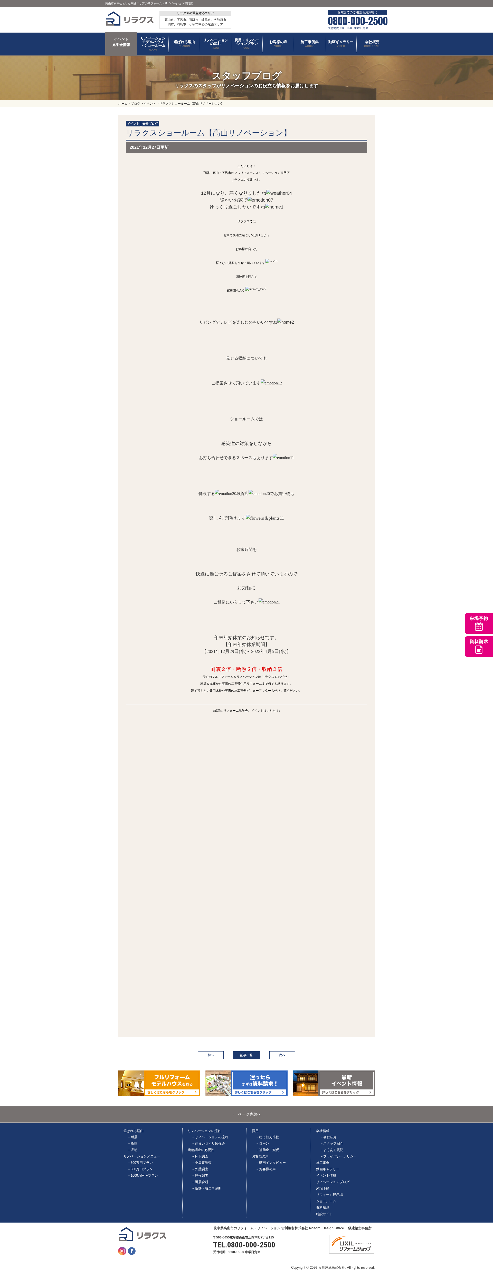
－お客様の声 (266, 1169)
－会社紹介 (328, 1137)
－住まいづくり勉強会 (208, 1143)
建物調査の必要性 (201, 1150)
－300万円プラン (140, 1163)
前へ (211, 1055)
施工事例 (322, 1163)
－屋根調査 (200, 1175)
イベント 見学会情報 (121, 42)
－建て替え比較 (267, 1137)
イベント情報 (326, 1175)
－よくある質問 (331, 1150)
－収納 (132, 1150)
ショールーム (326, 1201)
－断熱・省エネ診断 (207, 1188)
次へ (282, 1055)
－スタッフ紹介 (331, 1143)
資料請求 (322, 1207)
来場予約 (322, 1188)
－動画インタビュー (271, 1163)
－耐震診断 (200, 1182)
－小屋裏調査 (202, 1163)
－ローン (262, 1143)
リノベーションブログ (332, 1182)
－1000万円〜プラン (142, 1175)
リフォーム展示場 (329, 1195)
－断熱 (132, 1143)
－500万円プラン (140, 1169)
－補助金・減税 (267, 1150)
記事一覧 (246, 1055)
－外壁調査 (200, 1169)
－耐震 (132, 1137)
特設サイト (324, 1214)
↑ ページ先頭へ (246, 1114)
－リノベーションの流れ (210, 1137)
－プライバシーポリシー (338, 1156)
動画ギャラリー (327, 1169)
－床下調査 (200, 1156)
